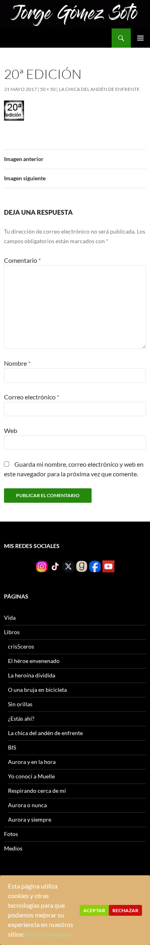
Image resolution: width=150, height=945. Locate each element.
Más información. (49, 934)
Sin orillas (20, 704)
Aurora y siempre (29, 819)
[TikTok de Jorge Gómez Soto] (55, 565)
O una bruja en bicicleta (37, 689)
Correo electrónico (31, 397)
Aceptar (94, 910)
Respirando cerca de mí (37, 790)
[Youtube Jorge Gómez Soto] (108, 565)
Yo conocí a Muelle (31, 776)
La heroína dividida (31, 675)
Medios (13, 848)
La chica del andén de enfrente (99, 89)
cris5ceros (21, 646)
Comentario (22, 260)
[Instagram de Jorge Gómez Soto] (42, 565)
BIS (12, 747)
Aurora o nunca (27, 805)
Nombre (17, 363)
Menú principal (140, 38)
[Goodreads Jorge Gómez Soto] (82, 565)
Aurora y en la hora (32, 761)
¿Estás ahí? (21, 718)
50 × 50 (48, 89)
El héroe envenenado (34, 660)
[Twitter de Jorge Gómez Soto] (68, 565)
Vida (10, 617)
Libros (12, 632)
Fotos (11, 833)
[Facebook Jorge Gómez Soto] (95, 565)
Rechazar (125, 910)
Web (10, 430)
